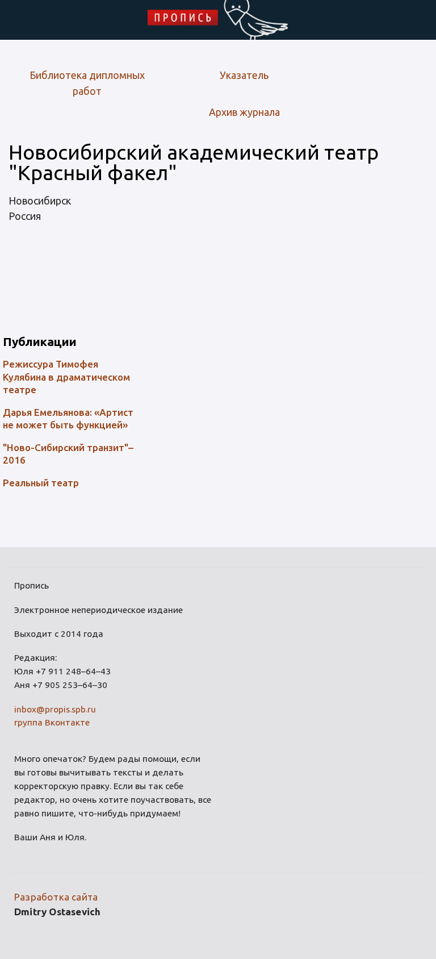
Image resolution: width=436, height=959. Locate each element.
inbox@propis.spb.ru (55, 709)
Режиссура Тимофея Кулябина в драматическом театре (66, 376)
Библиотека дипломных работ (87, 83)
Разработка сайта (56, 896)
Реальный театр (41, 482)
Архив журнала (244, 112)
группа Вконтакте (52, 722)
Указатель (244, 75)
